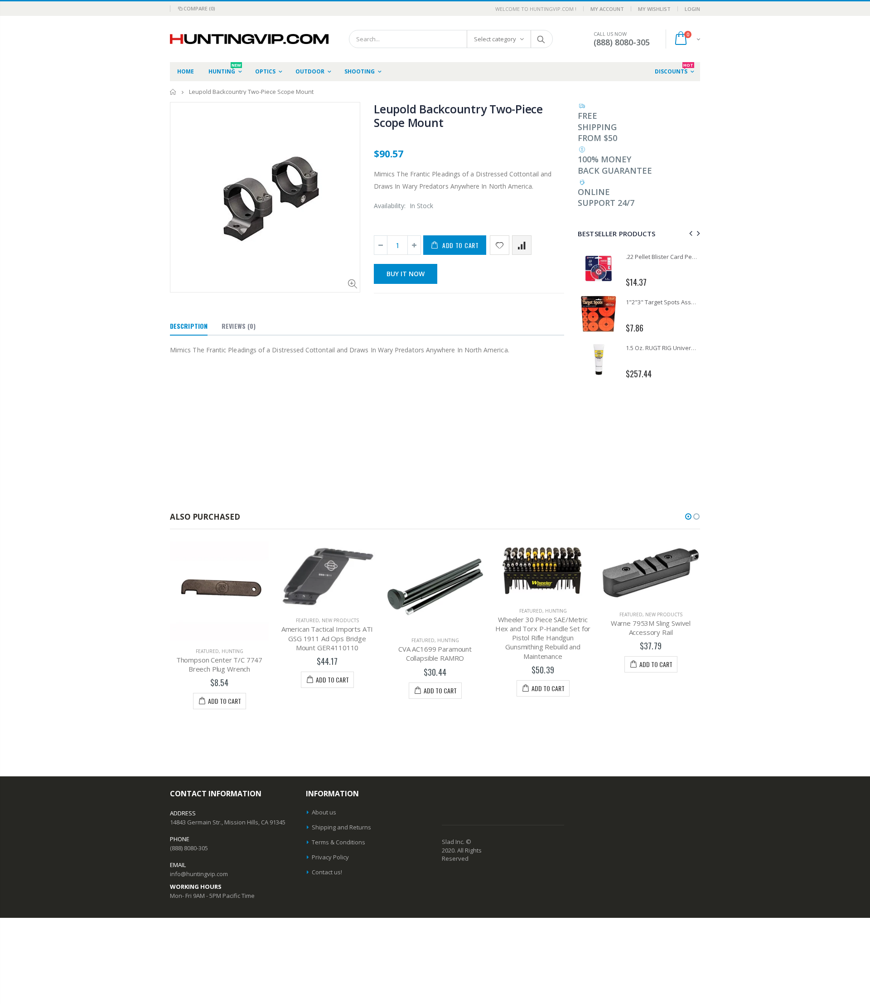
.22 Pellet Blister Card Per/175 (666, 257)
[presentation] (689, 233)
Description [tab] (189, 326)
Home (173, 92)
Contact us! (327, 872)
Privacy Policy (330, 857)
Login (692, 8)
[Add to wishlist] (499, 245)
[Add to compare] (522, 245)
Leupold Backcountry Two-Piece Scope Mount (458, 115)
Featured (207, 651)
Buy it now (406, 273)
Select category (495, 39)
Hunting (232, 651)
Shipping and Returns (341, 827)
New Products (340, 620)
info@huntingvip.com (199, 874)
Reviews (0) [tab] (239, 326)
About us (324, 812)
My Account (607, 8)
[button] (688, 516)
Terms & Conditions (338, 842)
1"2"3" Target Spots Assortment (669, 302)
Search (541, 39)
